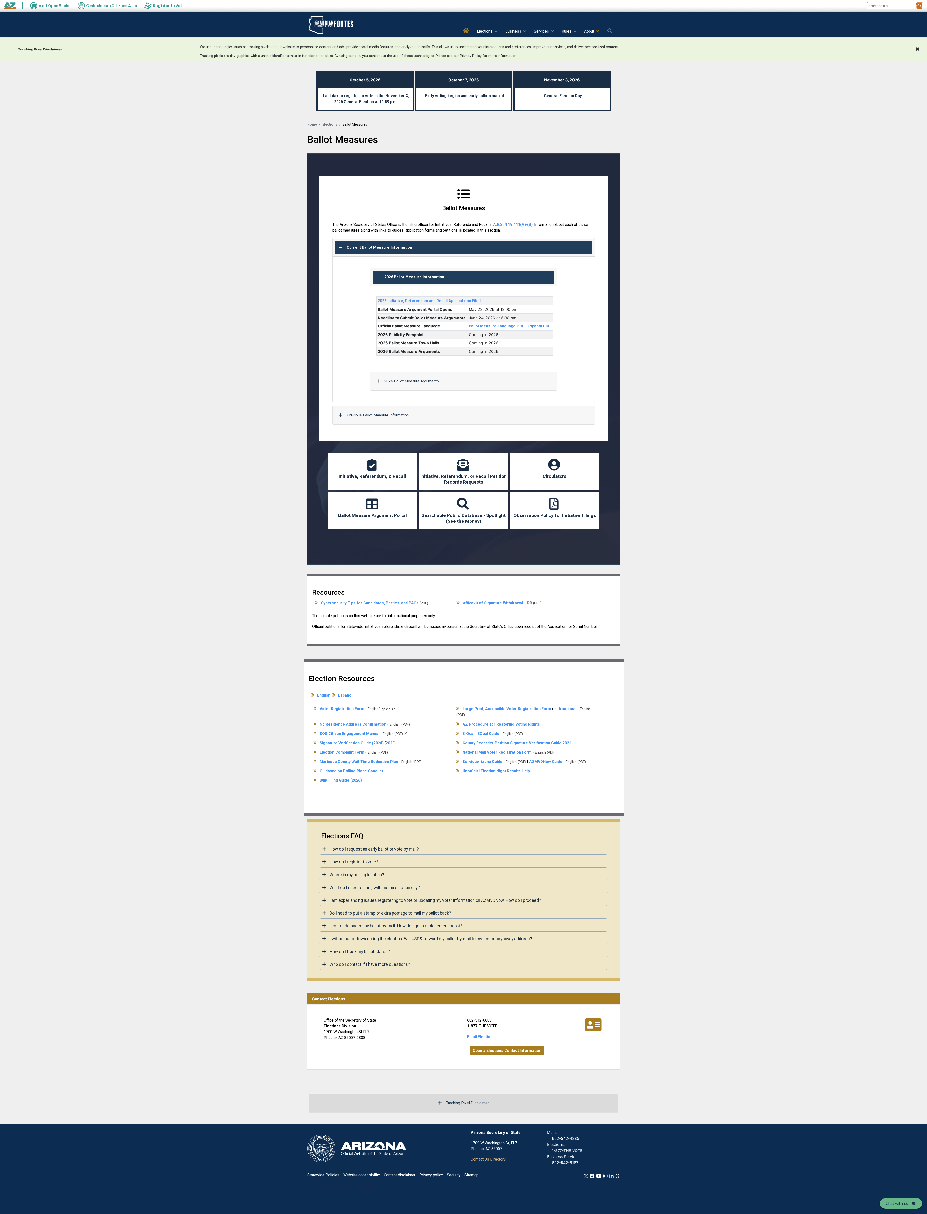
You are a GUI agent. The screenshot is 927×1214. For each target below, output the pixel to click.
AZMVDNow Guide (545, 761)
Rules (566, 31)
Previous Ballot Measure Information (378, 415)
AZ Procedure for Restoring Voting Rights (501, 724)
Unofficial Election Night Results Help (496, 771)
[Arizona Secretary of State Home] (338, 24)
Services (541, 31)
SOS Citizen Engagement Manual (349, 733)
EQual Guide (488, 733)
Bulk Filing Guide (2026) (341, 780)
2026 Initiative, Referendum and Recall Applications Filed (429, 300)
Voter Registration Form (342, 708)
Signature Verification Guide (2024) (352, 743)
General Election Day (563, 95)
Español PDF (539, 326)
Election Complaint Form (342, 752)
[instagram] (605, 1175)
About (589, 31)
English (323, 695)
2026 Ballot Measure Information (414, 277)
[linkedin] (611, 1175)
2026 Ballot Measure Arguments (411, 381)
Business (513, 31)
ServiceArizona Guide (482, 761)
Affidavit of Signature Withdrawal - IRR (497, 603)
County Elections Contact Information (507, 1050)
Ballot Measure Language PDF (496, 326)
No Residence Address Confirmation (353, 724)
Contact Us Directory (488, 1159)
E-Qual (468, 733)
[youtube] (599, 1175)
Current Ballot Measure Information (379, 247)
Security (454, 1175)
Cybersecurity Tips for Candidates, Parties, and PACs (370, 603)
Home (466, 30)
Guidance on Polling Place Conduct (351, 771)
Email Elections (481, 1036)
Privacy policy (431, 1175)
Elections (484, 31)
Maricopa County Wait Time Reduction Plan (359, 761)
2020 (390, 743)
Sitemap (471, 1175)
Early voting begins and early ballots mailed (464, 95)
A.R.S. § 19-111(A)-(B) (513, 224)
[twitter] (586, 1175)
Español (345, 695)
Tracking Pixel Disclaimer (467, 1103)
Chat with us (897, 1203)
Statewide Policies (323, 1175)
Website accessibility (361, 1175)
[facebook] (592, 1175)
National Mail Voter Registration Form (497, 752)
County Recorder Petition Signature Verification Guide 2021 (517, 743)
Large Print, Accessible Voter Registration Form (507, 708)
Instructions (564, 708)
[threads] (617, 1175)
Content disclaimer (399, 1175)
